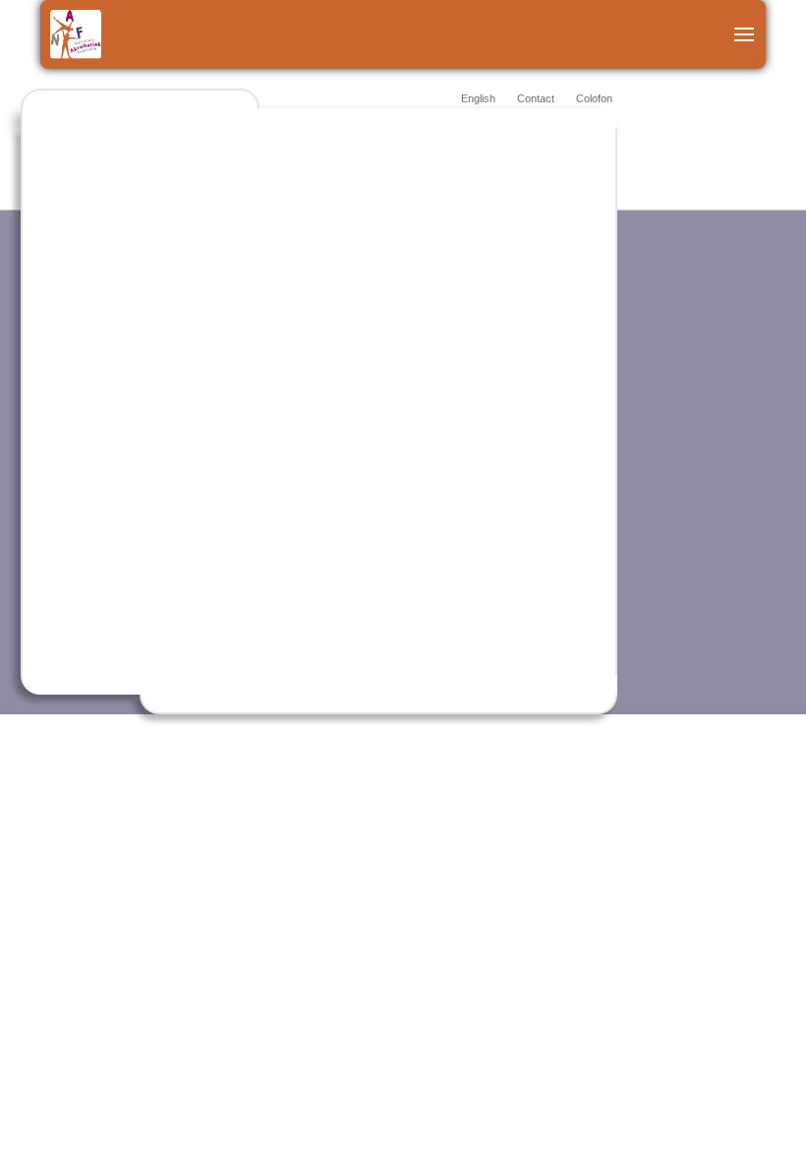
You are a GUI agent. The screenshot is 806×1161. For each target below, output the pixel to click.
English (478, 98)
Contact (535, 98)
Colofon (594, 98)
